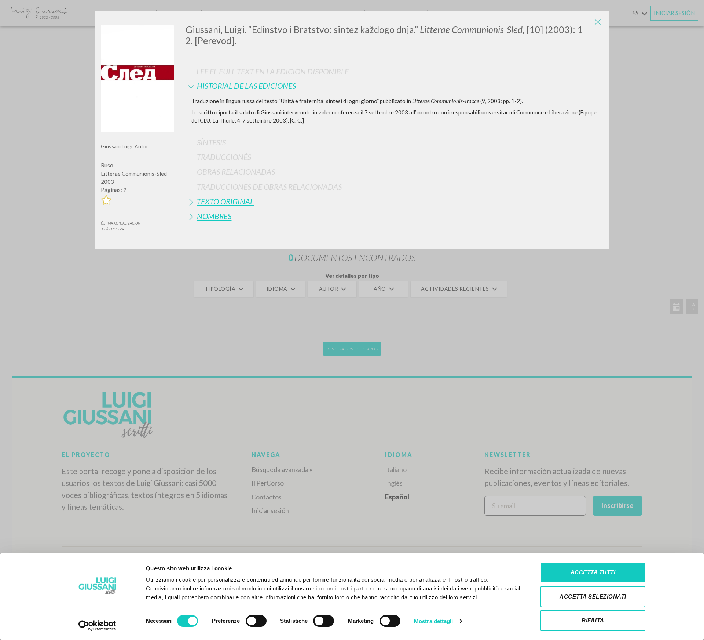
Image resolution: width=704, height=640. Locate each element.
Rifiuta (593, 620)
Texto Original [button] (225, 201)
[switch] (256, 621)
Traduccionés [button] (224, 157)
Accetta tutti (593, 572)
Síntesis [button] (211, 142)
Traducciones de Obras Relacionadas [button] (269, 186)
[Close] (597, 22)
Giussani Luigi (117, 146)
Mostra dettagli (433, 621)
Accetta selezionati (593, 596)
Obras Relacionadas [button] (236, 171)
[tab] (394, 86)
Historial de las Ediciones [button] (246, 85)
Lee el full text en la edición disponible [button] (273, 71)
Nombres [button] (214, 216)
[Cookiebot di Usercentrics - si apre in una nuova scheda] (97, 625)
